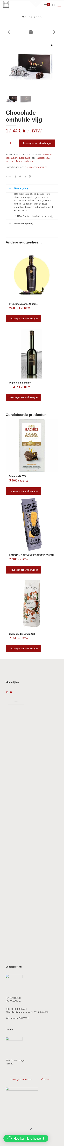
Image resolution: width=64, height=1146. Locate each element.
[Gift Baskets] (6, 5)
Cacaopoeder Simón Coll (22, 634)
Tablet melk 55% (17, 476)
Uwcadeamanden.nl (37, 167)
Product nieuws (22, 158)
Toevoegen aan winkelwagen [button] (23, 318)
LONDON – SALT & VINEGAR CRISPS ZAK (31, 555)
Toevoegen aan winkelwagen (37, 143)
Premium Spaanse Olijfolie (23, 304)
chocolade (10, 161)
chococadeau (43, 158)
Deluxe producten (24, 161)
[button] (52, 45)
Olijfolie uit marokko (20, 382)
